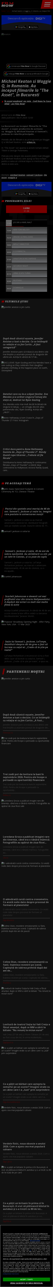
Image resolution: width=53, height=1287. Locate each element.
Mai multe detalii (35, 1240)
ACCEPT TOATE (26, 1279)
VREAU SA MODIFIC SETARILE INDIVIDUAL (26, 1283)
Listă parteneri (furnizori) (11, 1274)
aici (30, 1250)
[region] (26, 1256)
